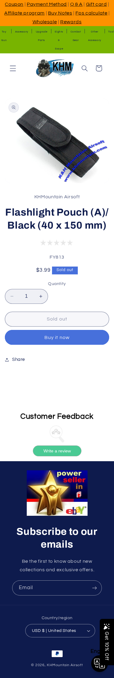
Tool (111, 31)
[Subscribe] (95, 587)
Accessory (21, 31)
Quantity (57, 284)
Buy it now (57, 337)
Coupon (14, 4)
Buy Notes (60, 13)
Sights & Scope (59, 40)
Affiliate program (24, 13)
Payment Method (47, 4)
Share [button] (18, 359)
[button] (13, 68)
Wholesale (45, 21)
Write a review (57, 450)
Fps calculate (91, 13)
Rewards (70, 21)
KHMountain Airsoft (65, 665)
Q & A (76, 4)
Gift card (96, 4)
